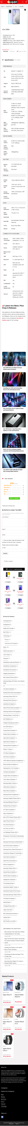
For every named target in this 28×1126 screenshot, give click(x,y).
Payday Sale (6, 917)
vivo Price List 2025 (8, 828)
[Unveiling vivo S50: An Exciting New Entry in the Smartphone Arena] (14, 379)
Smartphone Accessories (9, 669)
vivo (16, 6)
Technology (6, 636)
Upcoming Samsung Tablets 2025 (11, 894)
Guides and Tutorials (8, 628)
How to (2, 1101)
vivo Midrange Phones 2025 (10, 832)
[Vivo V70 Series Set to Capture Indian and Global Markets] (14, 400)
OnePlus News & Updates (9, 876)
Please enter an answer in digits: (10, 545)
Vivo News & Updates (8, 689)
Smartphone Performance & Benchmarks (13, 836)
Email (4, 534)
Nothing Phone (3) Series (9, 806)
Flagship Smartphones (9, 673)
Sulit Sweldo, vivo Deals (9, 921)
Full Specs (12, 51)
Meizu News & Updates (9, 790)
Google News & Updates (9, 730)
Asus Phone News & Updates (10, 845)
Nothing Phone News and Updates (12, 692)
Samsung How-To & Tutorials (10, 768)
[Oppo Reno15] (8, 986)
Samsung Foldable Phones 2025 (11, 798)
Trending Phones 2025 (9, 906)
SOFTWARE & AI (7, 719)
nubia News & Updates (9, 704)
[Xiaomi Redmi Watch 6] (20, 986)
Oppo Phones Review (8, 821)
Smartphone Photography (11, 643)
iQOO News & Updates (9, 757)
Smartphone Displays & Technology (12, 853)
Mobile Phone (9, 6)
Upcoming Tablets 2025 (9, 868)
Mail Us (17, 1123)
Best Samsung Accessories (10, 913)
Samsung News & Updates (10, 745)
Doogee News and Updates (10, 775)
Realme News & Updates (9, 734)
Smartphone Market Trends (10, 887)
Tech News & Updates (9, 898)
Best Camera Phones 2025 (10, 677)
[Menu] (1, 2)
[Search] (22, 2)
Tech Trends (6, 654)
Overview (5, 51)
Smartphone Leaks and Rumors (11, 662)
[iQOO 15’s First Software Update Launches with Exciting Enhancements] (14, 441)
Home (2, 6)
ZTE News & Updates (8, 753)
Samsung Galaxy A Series (9, 783)
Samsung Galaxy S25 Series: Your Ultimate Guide (14, 682)
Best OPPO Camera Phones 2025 (11, 817)
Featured (5, 658)
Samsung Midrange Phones (10, 802)
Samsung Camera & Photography (11, 711)
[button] (25, 9)
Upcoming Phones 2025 (9, 696)
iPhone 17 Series (7, 749)
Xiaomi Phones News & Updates (11, 707)
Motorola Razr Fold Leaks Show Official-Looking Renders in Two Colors (14, 933)
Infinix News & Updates (9, 787)
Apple (4, 1046)
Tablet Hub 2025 (7, 909)
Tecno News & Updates (9, 779)
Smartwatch (17, 992)
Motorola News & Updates (10, 764)
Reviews (7, 639)
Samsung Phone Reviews (9, 700)
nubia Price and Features (9, 860)
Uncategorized (7, 621)
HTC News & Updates (8, 809)
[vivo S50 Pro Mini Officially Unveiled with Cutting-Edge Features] (14, 461)
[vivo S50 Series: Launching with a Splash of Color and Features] (14, 420)
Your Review (5, 517)
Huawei (16, 1019)
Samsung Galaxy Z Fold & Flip (10, 715)
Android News (6, 902)
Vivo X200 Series (7, 726)
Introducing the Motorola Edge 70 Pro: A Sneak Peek (14, 955)
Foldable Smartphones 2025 (10, 723)
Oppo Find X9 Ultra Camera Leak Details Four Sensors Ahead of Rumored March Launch (14, 940)
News (4, 647)
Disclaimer (11, 1123)
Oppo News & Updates (9, 738)
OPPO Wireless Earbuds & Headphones (13, 760)
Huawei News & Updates (9, 872)
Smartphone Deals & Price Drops (11, 891)
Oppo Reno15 (7, 995)
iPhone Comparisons (8, 864)
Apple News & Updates (9, 741)
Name (4, 529)
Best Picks (6, 632)
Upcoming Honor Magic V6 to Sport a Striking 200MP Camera (13, 962)
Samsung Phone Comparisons (10, 794)
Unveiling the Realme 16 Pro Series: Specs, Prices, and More (13, 948)
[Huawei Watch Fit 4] (20, 1013)
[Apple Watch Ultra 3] (8, 1040)
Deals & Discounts (8, 651)
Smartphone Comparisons (9, 666)
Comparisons (6, 624)
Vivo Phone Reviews (8, 824)
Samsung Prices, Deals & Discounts (12, 849)
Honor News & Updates (9, 857)
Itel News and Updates (9, 772)
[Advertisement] (14, 337)
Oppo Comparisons (8, 813)
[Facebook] (2, 1117)
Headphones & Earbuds (9, 879)
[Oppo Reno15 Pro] (8, 1013)
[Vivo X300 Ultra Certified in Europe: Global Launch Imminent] (14, 359)
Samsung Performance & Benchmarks (12, 842)
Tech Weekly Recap (8, 883)
